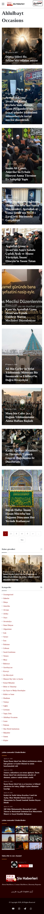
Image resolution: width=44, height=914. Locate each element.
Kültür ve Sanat (8, 694)
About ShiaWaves (8, 884)
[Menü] (3, 5)
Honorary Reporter (35, 884)
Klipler (5, 740)
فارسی (13, 892)
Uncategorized (8, 595)
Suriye (5, 637)
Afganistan (7, 629)
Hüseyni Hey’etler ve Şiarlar (13, 679)
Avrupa (6, 610)
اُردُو (31, 892)
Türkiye (6, 702)
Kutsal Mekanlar (9, 683)
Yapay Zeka (7, 714)
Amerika (6, 606)
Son (22, 540)
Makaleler (6, 733)
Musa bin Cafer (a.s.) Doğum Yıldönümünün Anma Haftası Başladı (20, 417)
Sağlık (5, 706)
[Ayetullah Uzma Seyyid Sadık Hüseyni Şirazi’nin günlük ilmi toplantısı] (35, 838)
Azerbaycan (7, 667)
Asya (5, 618)
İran (4, 641)
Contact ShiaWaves (21, 884)
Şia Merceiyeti (8, 675)
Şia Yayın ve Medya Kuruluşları (14, 690)
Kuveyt (6, 671)
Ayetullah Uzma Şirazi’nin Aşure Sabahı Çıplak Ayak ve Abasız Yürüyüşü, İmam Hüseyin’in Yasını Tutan (20, 254)
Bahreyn (6, 664)
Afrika (5, 614)
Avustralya (7, 621)
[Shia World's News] (16, 4)
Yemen (6, 656)
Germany (6, 710)
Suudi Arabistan (9, 652)
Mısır (5, 660)
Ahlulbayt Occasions (10, 717)
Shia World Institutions (11, 729)
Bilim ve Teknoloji (9, 687)
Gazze (5, 721)
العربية (19, 892)
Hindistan (6, 698)
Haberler (6, 598)
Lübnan (6, 648)
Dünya (5, 602)
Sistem (5, 737)
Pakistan (6, 644)
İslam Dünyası (8, 625)
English (26, 892)
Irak (4, 633)
